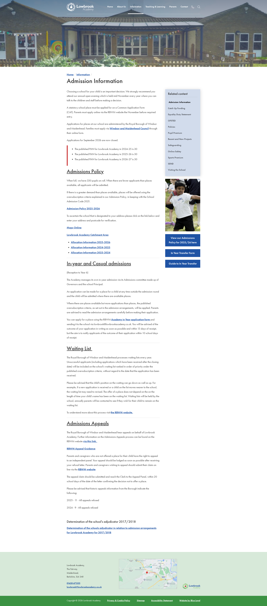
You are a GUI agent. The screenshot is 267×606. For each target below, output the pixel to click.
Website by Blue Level (189, 600)
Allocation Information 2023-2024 (90, 252)
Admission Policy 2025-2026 (83, 208)
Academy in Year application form (130, 319)
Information (135, 6)
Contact (184, 6)
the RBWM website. (122, 412)
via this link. (90, 441)
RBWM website (87, 469)
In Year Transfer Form (183, 253)
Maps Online (74, 227)
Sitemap (141, 600)
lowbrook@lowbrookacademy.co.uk (84, 587)
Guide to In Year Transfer (183, 263)
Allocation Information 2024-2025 (90, 247)
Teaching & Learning (155, 6)
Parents (172, 6)
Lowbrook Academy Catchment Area (87, 235)
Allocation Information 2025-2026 (90, 242)
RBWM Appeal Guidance (81, 448)
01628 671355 (73, 583)
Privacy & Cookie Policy (118, 600)
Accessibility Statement (162, 600)
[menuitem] (110, 7)
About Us (121, 6)
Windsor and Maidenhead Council (129, 128)
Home (110, 6)
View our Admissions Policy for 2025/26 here (183, 240)
